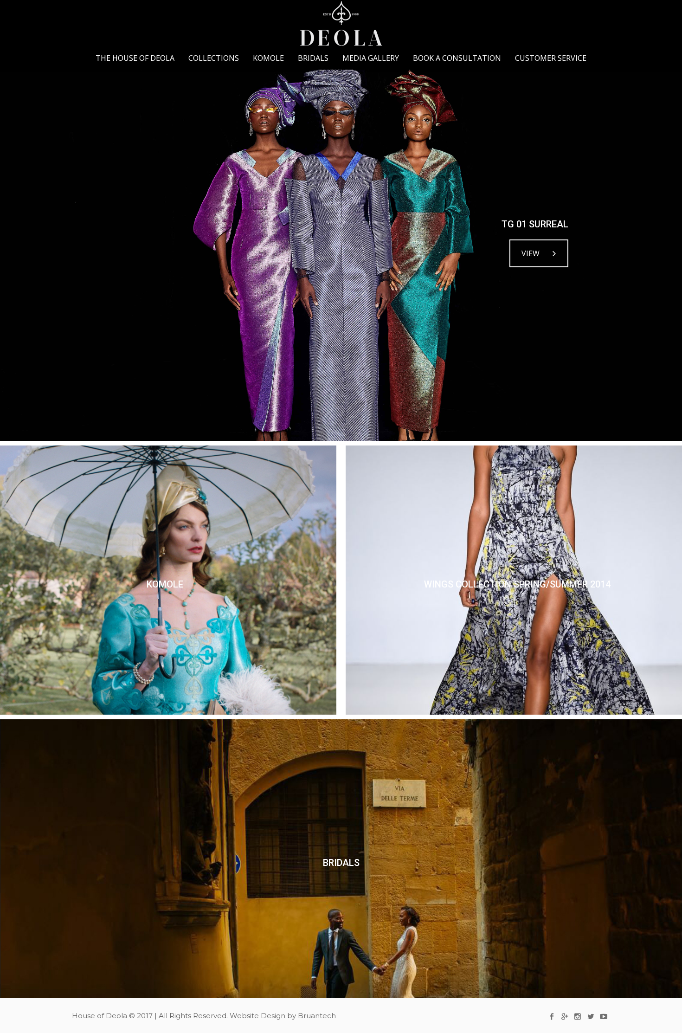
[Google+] (564, 1016)
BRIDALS (341, 862)
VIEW (530, 253)
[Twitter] (590, 1016)
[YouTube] (603, 1016)
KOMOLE (165, 584)
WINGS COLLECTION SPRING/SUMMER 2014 (517, 584)
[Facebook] (551, 1016)
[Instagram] (577, 1016)
